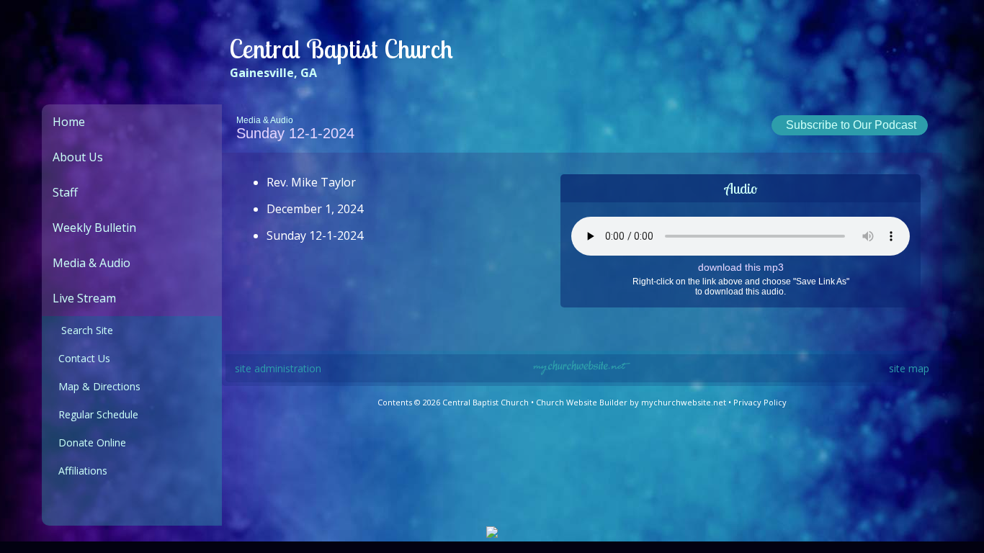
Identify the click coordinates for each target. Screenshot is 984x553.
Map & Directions (96, 386)
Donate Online (89, 442)
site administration (278, 368)
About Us (78, 157)
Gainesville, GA (273, 73)
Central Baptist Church (341, 48)
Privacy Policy (760, 402)
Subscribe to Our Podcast (849, 125)
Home (69, 122)
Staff (65, 192)
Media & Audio (91, 263)
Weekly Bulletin (94, 227)
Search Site (83, 330)
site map (909, 368)
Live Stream (84, 298)
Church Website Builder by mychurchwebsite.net (631, 402)
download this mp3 (741, 267)
